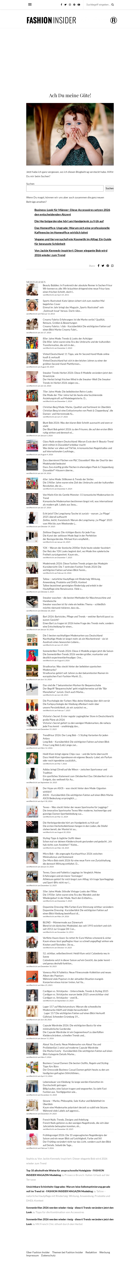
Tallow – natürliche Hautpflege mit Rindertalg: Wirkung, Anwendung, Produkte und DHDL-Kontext (68, 1196)
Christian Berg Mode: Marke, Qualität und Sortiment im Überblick (77, 407)
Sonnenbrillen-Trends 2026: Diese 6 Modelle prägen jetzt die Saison (78, 651)
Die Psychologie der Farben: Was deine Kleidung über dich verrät (76, 700)
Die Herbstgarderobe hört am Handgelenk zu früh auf (69, 221)
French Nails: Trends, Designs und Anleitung (65, 1119)
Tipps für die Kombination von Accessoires (60, 1212)
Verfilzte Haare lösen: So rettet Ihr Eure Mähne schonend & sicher (77, 937)
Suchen (30, 183)
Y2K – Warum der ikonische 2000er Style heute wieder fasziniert (76, 547)
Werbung (104, 1252)
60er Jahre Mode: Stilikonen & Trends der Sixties (68, 479)
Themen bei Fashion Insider (67, 1252)
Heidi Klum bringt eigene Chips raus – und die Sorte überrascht (75, 753)
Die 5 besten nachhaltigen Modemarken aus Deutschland (72, 635)
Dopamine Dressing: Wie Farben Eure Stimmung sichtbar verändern (78, 906)
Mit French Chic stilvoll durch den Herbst (59, 1224)
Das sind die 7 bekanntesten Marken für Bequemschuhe (72, 685)
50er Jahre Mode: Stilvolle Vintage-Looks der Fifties (70, 891)
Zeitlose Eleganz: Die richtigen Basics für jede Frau (69, 532)
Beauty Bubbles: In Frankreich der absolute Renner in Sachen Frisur (77, 285)
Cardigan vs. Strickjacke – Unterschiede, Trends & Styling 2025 (75, 991)
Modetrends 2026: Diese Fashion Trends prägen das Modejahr (75, 563)
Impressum (32, 1255)
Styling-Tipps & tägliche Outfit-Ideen (62, 838)
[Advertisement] (70, 64)
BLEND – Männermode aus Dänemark (63, 922)
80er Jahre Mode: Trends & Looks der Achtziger (68, 338)
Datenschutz (48, 1255)
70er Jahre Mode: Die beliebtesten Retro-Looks (68, 391)
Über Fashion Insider (38, 1252)
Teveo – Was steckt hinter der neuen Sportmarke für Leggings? (75, 807)
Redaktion (91, 1252)
